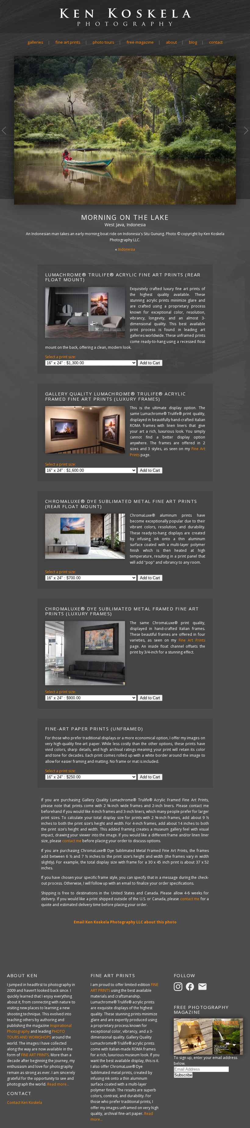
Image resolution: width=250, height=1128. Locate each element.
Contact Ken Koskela (24, 1102)
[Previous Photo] (7, 155)
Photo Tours (103, 42)
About (171, 42)
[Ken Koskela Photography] (125, 25)
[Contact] (203, 986)
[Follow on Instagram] (179, 986)
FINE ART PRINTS (35, 1054)
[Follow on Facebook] (191, 986)
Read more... (58, 1084)
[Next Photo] (243, 155)
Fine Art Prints (67, 42)
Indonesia (126, 249)
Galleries (35, 42)
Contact (216, 42)
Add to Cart (150, 363)
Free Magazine (140, 42)
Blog (193, 42)
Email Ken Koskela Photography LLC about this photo (125, 922)
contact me (71, 840)
